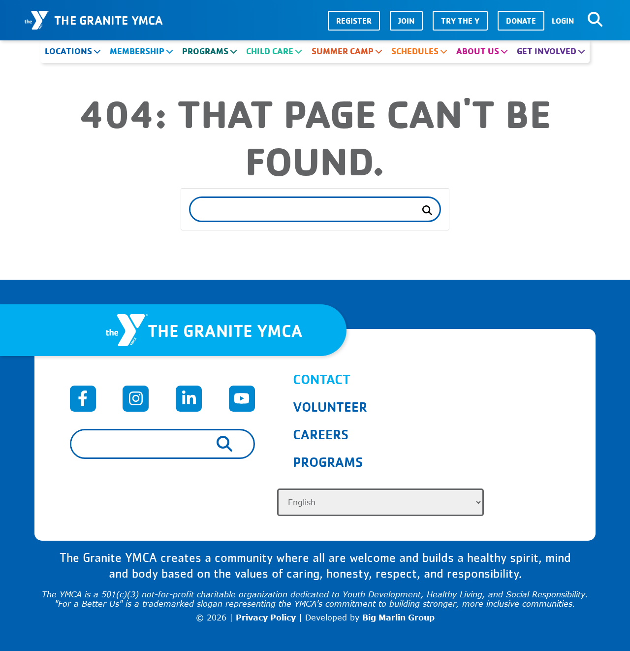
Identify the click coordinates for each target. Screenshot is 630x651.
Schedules (415, 50)
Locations (68, 50)
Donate (521, 21)
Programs (205, 50)
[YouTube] (242, 399)
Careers (320, 434)
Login (563, 21)
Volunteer (330, 406)
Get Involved (546, 50)
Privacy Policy (266, 617)
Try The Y (460, 21)
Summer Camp (343, 50)
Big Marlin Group (398, 617)
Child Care (269, 50)
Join (406, 21)
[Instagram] (136, 399)
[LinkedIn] (189, 399)
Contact (321, 379)
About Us (477, 50)
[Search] (595, 19)
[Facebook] (83, 399)
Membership (137, 50)
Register (354, 21)
